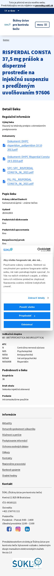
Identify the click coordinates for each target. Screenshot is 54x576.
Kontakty (7, 457)
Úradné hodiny (9, 475)
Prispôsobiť (25, 315)
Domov (6, 40)
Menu (42, 24)
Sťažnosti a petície (11, 434)
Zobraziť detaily (36, 298)
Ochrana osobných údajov (15, 446)
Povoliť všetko (27, 307)
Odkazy (6, 452)
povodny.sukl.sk (44, 5)
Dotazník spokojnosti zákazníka (18, 428)
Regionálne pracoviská (14, 463)
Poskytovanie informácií (14, 440)
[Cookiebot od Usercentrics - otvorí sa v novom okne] (38, 250)
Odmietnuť (27, 324)
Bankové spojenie (11, 469)
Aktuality (7, 423)
